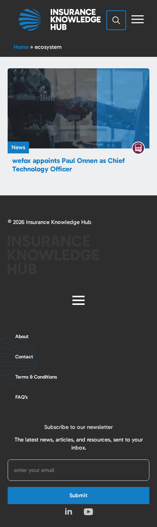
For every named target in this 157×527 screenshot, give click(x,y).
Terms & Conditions (36, 377)
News (18, 147)
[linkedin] (68, 511)
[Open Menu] (137, 19)
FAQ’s (21, 397)
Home (21, 47)
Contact (24, 356)
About (22, 336)
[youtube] (88, 511)
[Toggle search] (116, 20)
